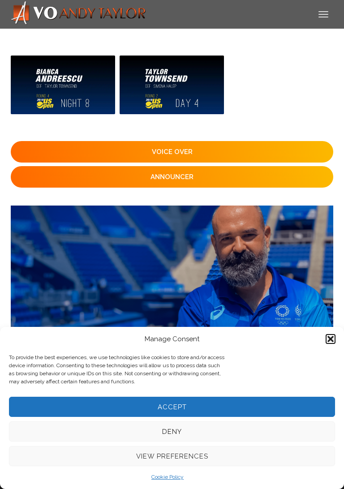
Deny (172, 432)
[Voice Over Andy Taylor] (79, 13)
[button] (330, 339)
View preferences (172, 456)
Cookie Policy (167, 477)
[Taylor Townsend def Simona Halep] (172, 85)
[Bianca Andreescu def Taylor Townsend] (63, 85)
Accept (172, 407)
